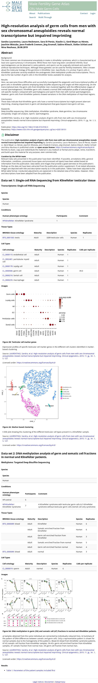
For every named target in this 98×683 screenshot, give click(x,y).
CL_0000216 (8, 275)
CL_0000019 (8, 568)
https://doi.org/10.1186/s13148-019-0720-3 (30, 127)
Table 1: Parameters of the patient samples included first (30, 670)
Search (32, 17)
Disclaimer (49, 682)
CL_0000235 (8, 280)
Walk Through (45, 17)
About (32, 13)
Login (92, 13)
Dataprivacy (60, 682)
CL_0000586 (8, 271)
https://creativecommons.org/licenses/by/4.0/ (75, 147)
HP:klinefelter (8, 220)
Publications (44, 13)
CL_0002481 (8, 259)
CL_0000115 (8, 254)
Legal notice (38, 682)
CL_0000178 (8, 266)
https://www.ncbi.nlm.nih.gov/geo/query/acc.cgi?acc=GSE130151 (38, 129)
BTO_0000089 (8, 524)
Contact (84, 13)
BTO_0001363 (8, 237)
